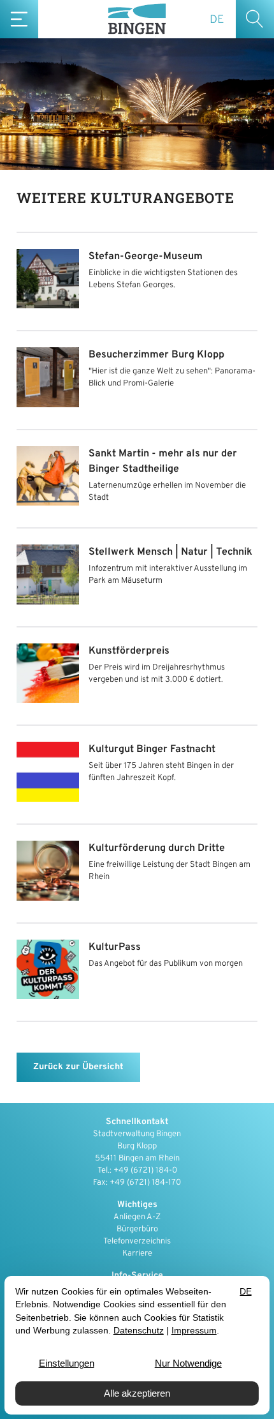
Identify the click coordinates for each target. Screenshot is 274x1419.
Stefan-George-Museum (146, 256)
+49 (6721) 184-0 (145, 1171)
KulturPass (115, 947)
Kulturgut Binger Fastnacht (152, 749)
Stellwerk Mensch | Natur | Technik (170, 552)
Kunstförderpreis (129, 651)
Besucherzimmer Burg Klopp (156, 355)
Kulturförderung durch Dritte (157, 848)
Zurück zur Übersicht (78, 1067)
